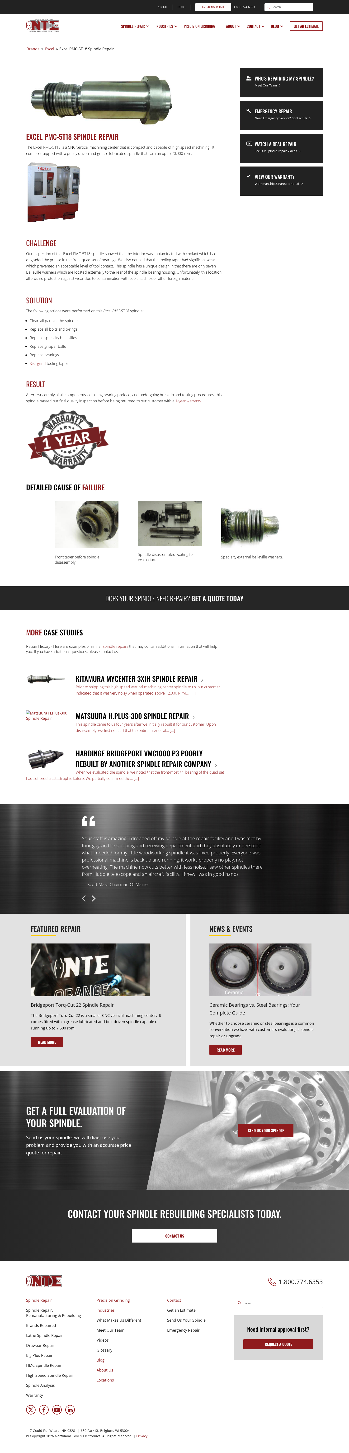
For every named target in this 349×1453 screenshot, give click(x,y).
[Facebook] (44, 1413)
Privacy (141, 1436)
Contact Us (174, 1236)
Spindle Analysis (40, 1385)
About (231, 26)
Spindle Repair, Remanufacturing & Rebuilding (53, 1313)
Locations (105, 1380)
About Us (105, 1370)
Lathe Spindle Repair (44, 1335)
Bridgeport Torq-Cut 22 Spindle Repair (72, 1005)
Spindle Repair (133, 26)
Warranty (34, 1395)
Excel (49, 49)
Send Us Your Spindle (186, 1320)
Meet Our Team (110, 1330)
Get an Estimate (306, 26)
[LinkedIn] (70, 1413)
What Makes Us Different (119, 1320)
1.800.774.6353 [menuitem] (244, 7)
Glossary (104, 1350)
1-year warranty (188, 401)
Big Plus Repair (39, 1355)
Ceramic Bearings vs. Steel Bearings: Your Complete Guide (254, 1009)
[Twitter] (31, 1413)
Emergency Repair (183, 1330)
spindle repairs (115, 646)
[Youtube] (57, 1413)
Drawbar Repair (40, 1345)
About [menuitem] (163, 7)
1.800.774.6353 (301, 1281)
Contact (253, 26)
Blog (275, 26)
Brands (33, 49)
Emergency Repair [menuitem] (213, 7)
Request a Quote (278, 1344)
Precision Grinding (199, 26)
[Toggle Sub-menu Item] (147, 26)
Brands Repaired (41, 1325)
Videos (103, 1340)
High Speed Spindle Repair (49, 1375)
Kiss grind (38, 363)
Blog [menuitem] (181, 7)
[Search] (268, 7)
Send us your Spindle (266, 1130)
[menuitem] (133, 26)
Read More (47, 1042)
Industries (164, 26)
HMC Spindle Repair (43, 1365)
